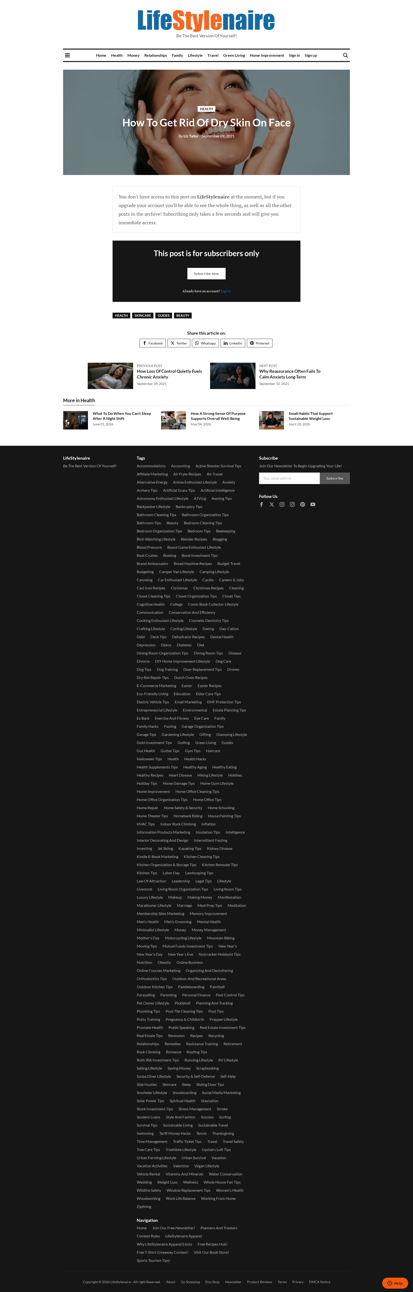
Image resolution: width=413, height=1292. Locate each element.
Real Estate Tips (150, 1035)
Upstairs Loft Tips (216, 1149)
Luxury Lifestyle (150, 897)
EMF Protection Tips (224, 702)
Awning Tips (222, 498)
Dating (208, 628)
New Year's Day (150, 954)
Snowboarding (184, 1092)
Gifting (205, 734)
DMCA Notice (319, 1282)
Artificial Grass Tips (179, 490)
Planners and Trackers (219, 1227)
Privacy (298, 1282)
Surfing (225, 1117)
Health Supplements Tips (157, 767)
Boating (169, 555)
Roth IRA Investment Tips (158, 1060)
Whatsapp (208, 343)
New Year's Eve (180, 954)
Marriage (184, 905)
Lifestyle (195, 55)
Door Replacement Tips (202, 669)
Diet (200, 645)
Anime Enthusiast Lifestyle (195, 482)
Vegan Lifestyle (206, 1165)
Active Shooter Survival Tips (218, 465)
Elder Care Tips (208, 693)
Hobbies (235, 775)
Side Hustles (147, 1084)
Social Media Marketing (221, 1092)
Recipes (196, 1035)
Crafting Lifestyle (151, 628)
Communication (150, 612)
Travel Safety (233, 1141)
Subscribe (334, 478)
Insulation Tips (208, 832)
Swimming (145, 1133)
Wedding (144, 1182)
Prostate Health (150, 1027)
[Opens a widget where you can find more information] (395, 1284)
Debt (141, 636)
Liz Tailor (189, 136)
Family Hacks (147, 726)
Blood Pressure (149, 547)
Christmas (179, 588)
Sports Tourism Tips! (153, 1260)
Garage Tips (146, 734)
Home (101, 55)
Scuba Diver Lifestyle (154, 1076)
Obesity (164, 962)
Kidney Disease (219, 848)
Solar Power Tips (150, 1100)
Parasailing (146, 995)
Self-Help (228, 1076)
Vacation (219, 1157)
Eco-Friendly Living (152, 693)
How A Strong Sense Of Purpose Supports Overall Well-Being (218, 416)
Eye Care (201, 718)
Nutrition (144, 962)
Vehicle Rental (148, 1174)
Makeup (175, 897)
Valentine (181, 1165)
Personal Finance (196, 995)
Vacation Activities (152, 1165)
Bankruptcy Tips (189, 506)
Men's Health (148, 921)
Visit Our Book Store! (211, 1252)
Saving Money (179, 1068)
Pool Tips (216, 1011)
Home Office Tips (207, 799)
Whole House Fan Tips (222, 1182)
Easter (187, 685)
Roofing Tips (197, 1051)
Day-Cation (229, 628)
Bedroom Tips (199, 531)
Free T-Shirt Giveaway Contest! (162, 1252)
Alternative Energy (152, 482)
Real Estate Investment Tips (222, 1027)
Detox (166, 645)
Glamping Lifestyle (231, 734)
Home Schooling (221, 807)
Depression (146, 645)
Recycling (216, 1035)
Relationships (155, 55)
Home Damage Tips (179, 783)
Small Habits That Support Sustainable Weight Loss (311, 416)
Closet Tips (231, 596)
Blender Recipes (194, 539)
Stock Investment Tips (155, 1108)
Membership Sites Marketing (160, 913)
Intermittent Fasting (210, 840)
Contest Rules (148, 1236)
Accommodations (151, 465)
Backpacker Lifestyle (153, 506)
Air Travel (215, 474)
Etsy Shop (212, 1282)
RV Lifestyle (228, 1060)
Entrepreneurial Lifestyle (157, 710)
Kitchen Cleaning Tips (202, 856)
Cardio (208, 579)
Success (207, 1117)
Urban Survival (194, 1157)
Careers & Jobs (231, 579)
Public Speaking (181, 1027)
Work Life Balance (181, 1198)
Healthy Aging (195, 767)
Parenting (168, 995)
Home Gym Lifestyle (217, 783)
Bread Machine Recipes (193, 563)
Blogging (220, 539)
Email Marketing (188, 702)
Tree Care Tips (148, 1149)
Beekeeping (225, 531)
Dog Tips (144, 669)
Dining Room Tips (208, 653)
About (170, 1282)
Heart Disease (180, 775)
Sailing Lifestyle (149, 1068)
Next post (268, 366)
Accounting (180, 465)
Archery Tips (147, 490)
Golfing (184, 742)
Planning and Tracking (214, 1003)
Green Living (234, 55)
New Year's (227, 946)
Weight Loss (167, 1182)
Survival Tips (147, 1125)
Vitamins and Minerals (184, 1174)
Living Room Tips (228, 889)
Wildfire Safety (149, 1190)
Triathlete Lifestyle (181, 1149)
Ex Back (143, 718)
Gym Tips (193, 750)
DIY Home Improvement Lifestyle (182, 661)
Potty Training (148, 1019)
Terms (282, 1282)
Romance (173, 1051)
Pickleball (182, 1003)
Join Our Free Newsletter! (173, 1227)
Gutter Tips (170, 750)
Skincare (143, 315)
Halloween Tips (149, 758)
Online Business (189, 962)
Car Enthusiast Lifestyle (177, 579)
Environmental (195, 710)
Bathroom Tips (149, 522)
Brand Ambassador (152, 563)
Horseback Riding (188, 815)
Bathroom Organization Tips (205, 514)
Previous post (149, 366)
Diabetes (184, 645)
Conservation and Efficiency (192, 612)
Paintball (217, 986)
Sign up (311, 55)
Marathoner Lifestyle (154, 905)
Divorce (143, 661)
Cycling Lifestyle (183, 628)
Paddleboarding (191, 986)
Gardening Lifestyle (178, 734)
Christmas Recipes (208, 588)
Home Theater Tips (152, 815)
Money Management (209, 929)
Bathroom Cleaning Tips (156, 514)
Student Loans (148, 1117)
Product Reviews (259, 1282)
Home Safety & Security (183, 807)
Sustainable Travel (213, 1125)
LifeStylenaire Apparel (183, 1236)
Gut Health (146, 750)
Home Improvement (267, 55)
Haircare (213, 750)
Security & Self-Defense (195, 1076)
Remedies (173, 1043)
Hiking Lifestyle (210, 775)
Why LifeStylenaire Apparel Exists (164, 1244)
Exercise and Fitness (172, 718)
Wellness (190, 1182)
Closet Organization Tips (196, 596)
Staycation (209, 1100)
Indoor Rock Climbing (178, 824)
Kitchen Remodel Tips (220, 864)
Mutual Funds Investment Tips (188, 946)
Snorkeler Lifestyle (152, 1092)
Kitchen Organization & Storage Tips (166, 864)
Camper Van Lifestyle (176, 571)
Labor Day (171, 872)
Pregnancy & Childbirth (185, 1019)
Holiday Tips (147, 783)
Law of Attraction (151, 881)
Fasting (170, 726)
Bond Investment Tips (200, 555)
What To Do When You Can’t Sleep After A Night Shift (122, 416)
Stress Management (195, 1108)
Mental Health (209, 921)
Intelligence (235, 832)
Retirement (232, 1043)
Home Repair (147, 807)
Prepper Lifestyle (224, 1019)
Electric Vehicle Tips (153, 702)
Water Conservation (225, 1174)
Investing (144, 848)
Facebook (155, 343)
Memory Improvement (208, 913)
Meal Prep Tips (209, 905)
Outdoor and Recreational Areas (199, 978)
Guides (164, 315)
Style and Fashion (181, 1117)
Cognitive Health (151, 604)
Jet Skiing (165, 848)
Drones (233, 669)
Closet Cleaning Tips (153, 596)
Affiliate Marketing (152, 474)
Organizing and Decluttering (209, 970)
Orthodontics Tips (152, 978)
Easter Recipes (210, 685)
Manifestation (229, 897)
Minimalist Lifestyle (153, 929)
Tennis (201, 1133)
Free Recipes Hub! (213, 1244)
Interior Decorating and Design (162, 840)
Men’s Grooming (177, 921)
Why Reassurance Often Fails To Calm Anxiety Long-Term (290, 373)
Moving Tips (147, 946)
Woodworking (148, 1198)
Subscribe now (206, 273)
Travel (212, 55)
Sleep (186, 1084)
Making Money (199, 897)
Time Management (152, 1141)
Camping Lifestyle (214, 571)
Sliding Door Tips (210, 1084)
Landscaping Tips (199, 872)
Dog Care (223, 661)
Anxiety (228, 482)
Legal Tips (204, 881)
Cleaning (236, 588)
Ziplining (144, 1206)
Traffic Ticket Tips (187, 1141)
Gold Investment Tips (154, 742)
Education (182, 693)
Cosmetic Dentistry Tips (209, 620)
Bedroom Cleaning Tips (203, 522)
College (176, 604)
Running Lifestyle (199, 1060)
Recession (176, 1035)
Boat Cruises (147, 555)
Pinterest (262, 343)
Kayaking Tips (190, 848)
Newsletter (233, 1282)
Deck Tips (159, 636)
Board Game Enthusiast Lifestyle (194, 547)
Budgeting (145, 571)
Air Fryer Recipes (187, 474)
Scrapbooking (207, 1068)
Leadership (181, 881)
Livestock (144, 889)
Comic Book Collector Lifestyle (213, 604)
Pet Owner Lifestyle (153, 1003)
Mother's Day (148, 938)
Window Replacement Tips (189, 1190)
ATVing (200, 498)
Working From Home (218, 1198)
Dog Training (167, 669)
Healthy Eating (224, 767)
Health (117, 55)
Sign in (294, 55)
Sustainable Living (178, 1125)
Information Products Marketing (163, 832)
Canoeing (144, 579)
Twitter (181, 343)
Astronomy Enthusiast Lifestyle (162, 498)
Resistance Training (202, 1043)
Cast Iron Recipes (151, 588)
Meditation (237, 905)
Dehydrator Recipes (188, 636)
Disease (234, 653)
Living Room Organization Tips (183, 889)
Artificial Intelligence (217, 490)
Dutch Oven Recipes (191, 677)
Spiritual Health (183, 1100)
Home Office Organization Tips (162, 799)
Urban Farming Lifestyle (156, 1157)
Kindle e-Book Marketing (157, 856)
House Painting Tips (224, 815)
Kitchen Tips (147, 872)
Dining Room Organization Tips (162, 653)
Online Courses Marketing (158, 970)
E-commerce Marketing (156, 685)
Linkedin (235, 343)
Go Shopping (190, 1282)
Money (133, 55)
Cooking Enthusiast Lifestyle (160, 620)
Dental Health (222, 636)
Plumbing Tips (148, 1011)
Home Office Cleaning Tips (197, 791)
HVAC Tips (146, 824)
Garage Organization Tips (203, 726)
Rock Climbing (148, 1051)
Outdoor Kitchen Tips (155, 986)
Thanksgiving (223, 1133)
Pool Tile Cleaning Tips (184, 1011)
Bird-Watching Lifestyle (156, 539)
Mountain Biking (220, 938)
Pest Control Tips (230, 995)
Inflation (208, 824)
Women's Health (230, 1190)
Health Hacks (195, 758)
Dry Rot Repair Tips (153, 677)
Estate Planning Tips (229, 710)
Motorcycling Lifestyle (183, 938)
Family (177, 55)
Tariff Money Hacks (175, 1133)
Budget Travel (228, 563)
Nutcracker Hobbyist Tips (220, 954)
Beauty (182, 315)
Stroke (222, 1108)
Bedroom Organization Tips (159, 531)
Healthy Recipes (150, 775)
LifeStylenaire (120, 1282)
